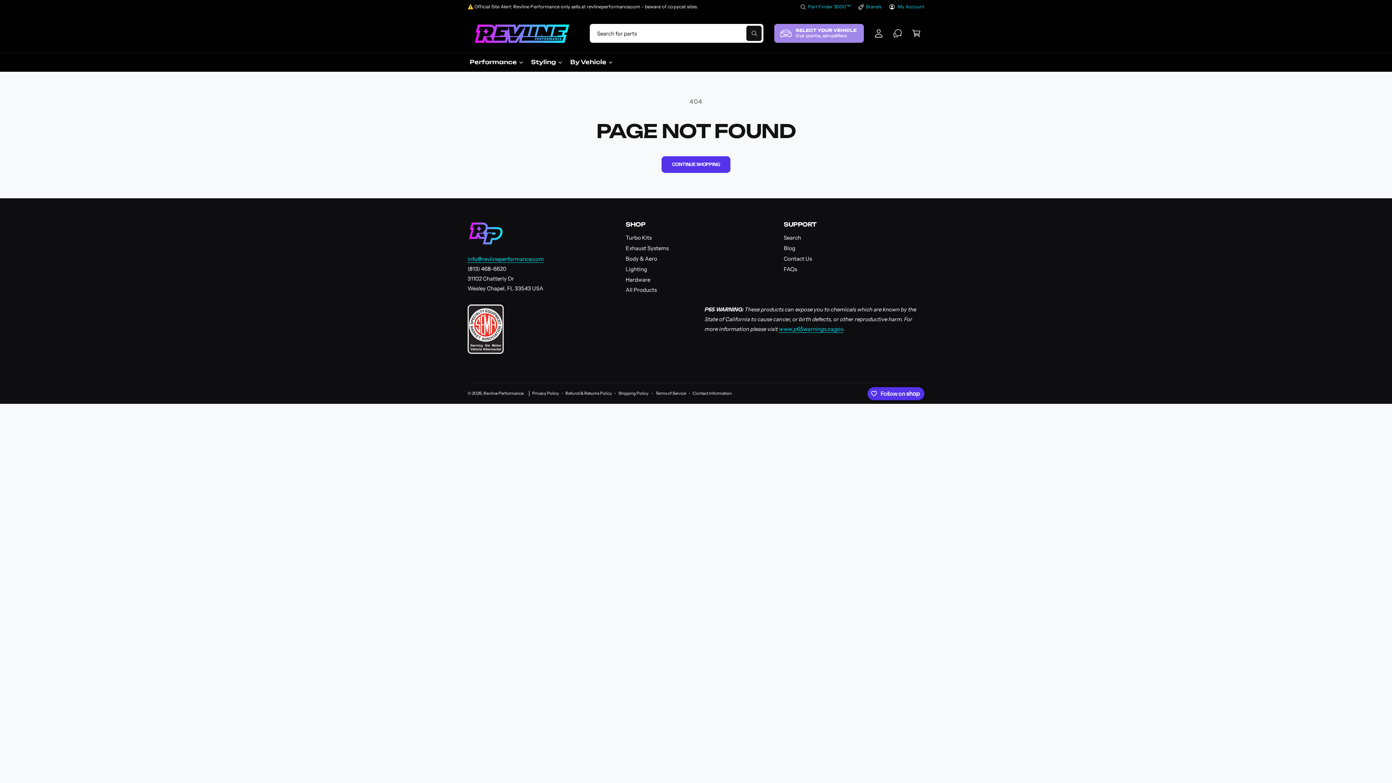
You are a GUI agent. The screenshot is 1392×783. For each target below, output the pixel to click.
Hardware (638, 279)
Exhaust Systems (647, 248)
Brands (873, 6)
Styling (543, 62)
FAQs (790, 269)
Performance (493, 62)
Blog (789, 248)
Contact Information (712, 393)
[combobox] (676, 33)
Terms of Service (670, 393)
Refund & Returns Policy (589, 393)
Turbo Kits (639, 237)
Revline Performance (503, 393)
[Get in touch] (897, 33)
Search (792, 237)
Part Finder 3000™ (829, 6)
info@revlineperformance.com (506, 259)
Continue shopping (696, 164)
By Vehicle (588, 62)
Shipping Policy (633, 393)
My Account (911, 6)
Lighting (636, 269)
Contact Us (798, 258)
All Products (641, 289)
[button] (916, 33)
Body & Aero (641, 258)
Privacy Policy (545, 393)
